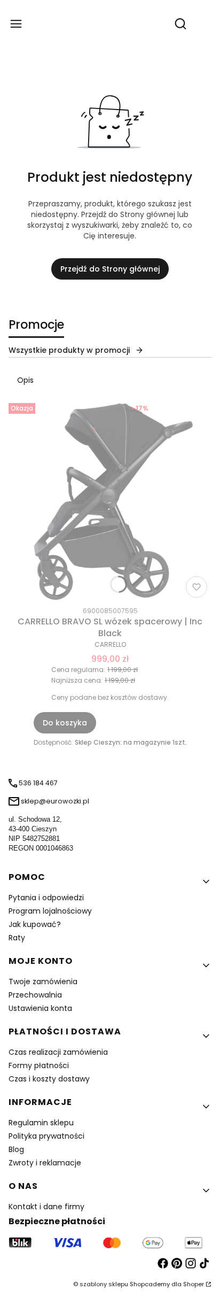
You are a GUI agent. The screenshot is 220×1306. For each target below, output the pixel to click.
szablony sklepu (104, 1284)
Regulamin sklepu (41, 1122)
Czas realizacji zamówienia (58, 1052)
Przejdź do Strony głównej (110, 269)
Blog (16, 1149)
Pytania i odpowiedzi (46, 897)
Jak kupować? (35, 924)
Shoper (193, 1284)
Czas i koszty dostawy (49, 1078)
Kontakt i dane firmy (46, 1206)
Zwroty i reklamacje (45, 1162)
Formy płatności (39, 1065)
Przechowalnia (35, 995)
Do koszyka (65, 722)
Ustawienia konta (40, 1008)
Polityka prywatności (46, 1136)
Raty (17, 937)
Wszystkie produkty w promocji (69, 350)
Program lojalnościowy (50, 911)
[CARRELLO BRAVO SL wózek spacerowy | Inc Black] (110, 500)
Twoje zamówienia (43, 981)
